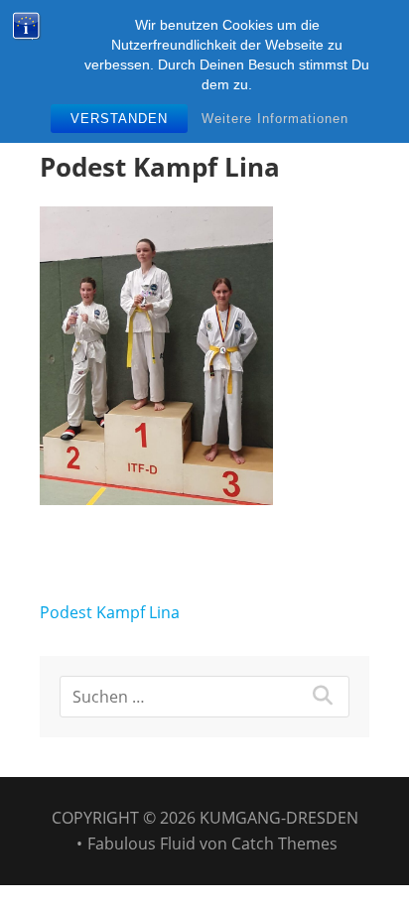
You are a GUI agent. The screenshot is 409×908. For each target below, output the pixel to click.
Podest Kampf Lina (110, 612)
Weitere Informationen (275, 118)
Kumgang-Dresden (279, 818)
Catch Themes (284, 843)
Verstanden (119, 118)
